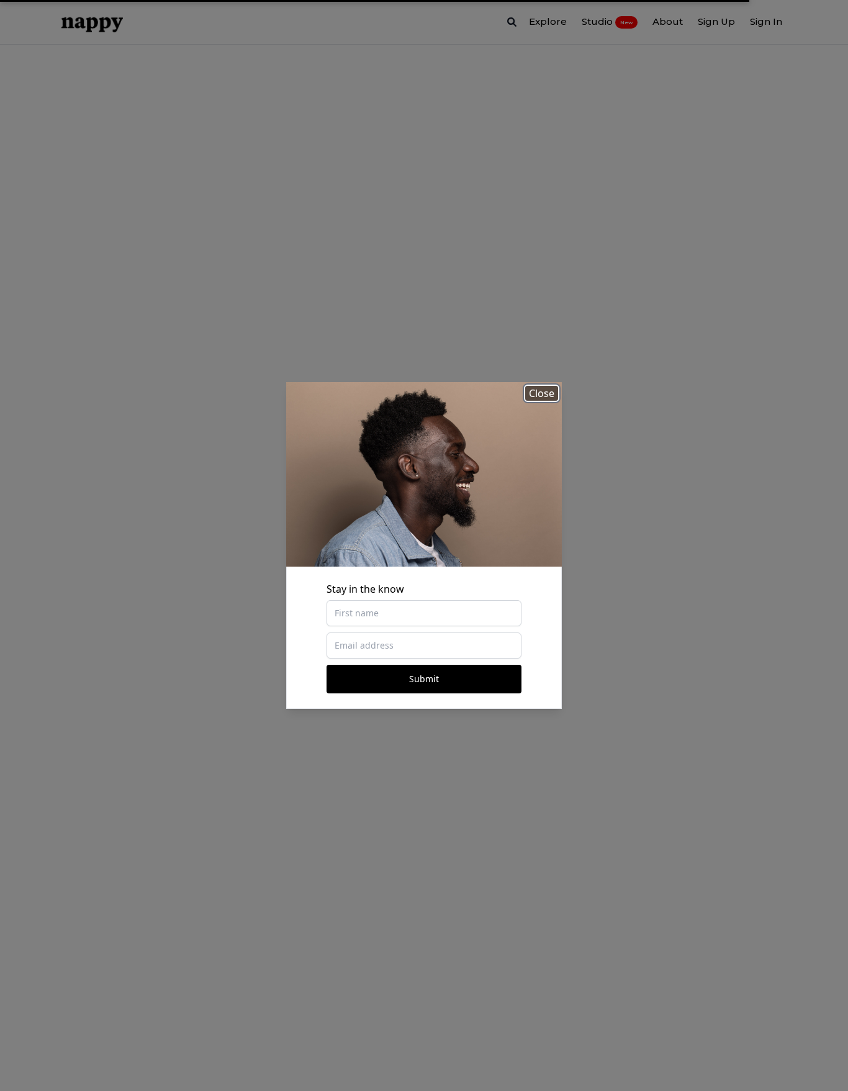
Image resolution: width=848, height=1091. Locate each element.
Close (541, 393)
